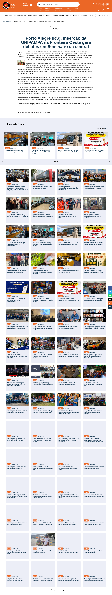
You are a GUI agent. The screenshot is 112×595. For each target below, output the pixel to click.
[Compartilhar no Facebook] (110, 288)
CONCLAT (68, 15)
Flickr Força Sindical (105, 4)
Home (3, 21)
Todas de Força (100, 128)
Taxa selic (76, 9)
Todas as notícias (102, 15)
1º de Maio (40, 9)
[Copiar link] (110, 303)
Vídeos (48, 15)
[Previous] (2, 161)
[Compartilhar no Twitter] (110, 292)
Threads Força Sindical (96, 4)
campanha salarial (48, 9)
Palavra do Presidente (20, 15)
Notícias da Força (33, 15)
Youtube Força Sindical (102, 4)
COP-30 (91, 15)
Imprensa (42, 15)
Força (9, 21)
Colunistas (55, 15)
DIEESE (61, 15)
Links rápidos (97, 10)
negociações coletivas (58, 9)
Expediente (76, 15)
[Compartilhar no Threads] (110, 299)
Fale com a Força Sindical (107, 4)
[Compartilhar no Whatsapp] (110, 295)
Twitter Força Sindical (99, 4)
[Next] (109, 161)
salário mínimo (69, 9)
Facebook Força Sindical (93, 4)
